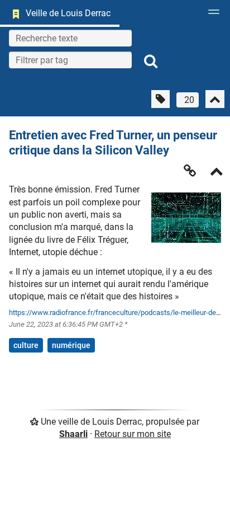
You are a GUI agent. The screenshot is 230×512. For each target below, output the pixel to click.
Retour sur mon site (132, 434)
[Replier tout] (214, 99)
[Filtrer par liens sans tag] (160, 99)
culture (26, 345)
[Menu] (211, 15)
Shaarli (73, 434)
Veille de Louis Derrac (68, 13)
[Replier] (216, 172)
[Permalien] (189, 170)
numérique (71, 345)
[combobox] (70, 59)
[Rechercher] (150, 61)
